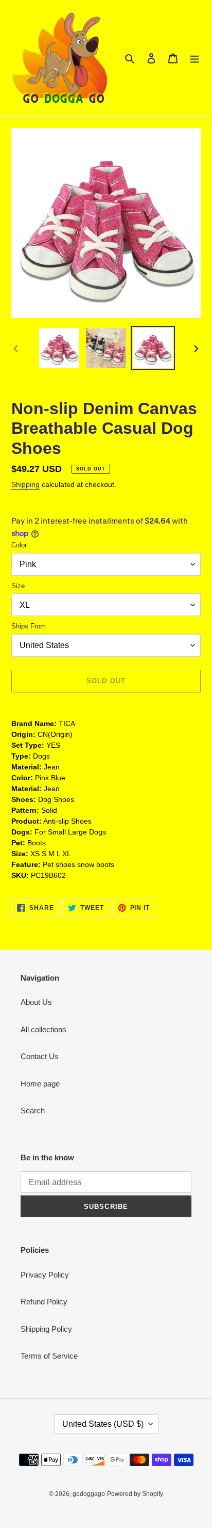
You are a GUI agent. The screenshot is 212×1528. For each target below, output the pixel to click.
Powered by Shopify (135, 1494)
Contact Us (40, 1056)
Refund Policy (44, 1301)
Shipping (25, 484)
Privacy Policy (45, 1274)
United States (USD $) (103, 1424)
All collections (43, 1029)
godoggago (89, 1494)
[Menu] (194, 58)
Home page (40, 1083)
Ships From (28, 626)
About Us (36, 1002)
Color (19, 545)
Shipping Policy (46, 1329)
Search (33, 1110)
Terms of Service (49, 1355)
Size (18, 586)
